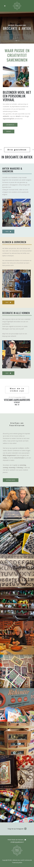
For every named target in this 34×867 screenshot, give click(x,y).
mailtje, (5, 458)
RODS (20, 862)
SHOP (7, 231)
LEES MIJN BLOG (10, 124)
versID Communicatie (26, 860)
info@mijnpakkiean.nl (17, 842)
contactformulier (19, 458)
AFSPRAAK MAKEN (10, 480)
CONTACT (8, 131)
